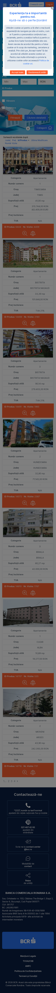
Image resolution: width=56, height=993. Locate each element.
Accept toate (17, 72)
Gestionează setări (37, 72)
